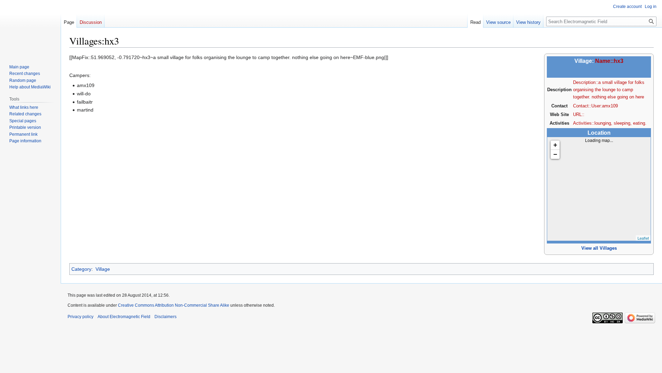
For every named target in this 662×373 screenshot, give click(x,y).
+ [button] (555, 145)
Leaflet (643, 238)
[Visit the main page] (30, 27)
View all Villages (599, 248)
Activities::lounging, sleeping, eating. (609, 123)
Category (81, 269)
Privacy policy (80, 316)
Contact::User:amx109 (595, 105)
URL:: (578, 114)
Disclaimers (165, 316)
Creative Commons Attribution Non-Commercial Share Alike (173, 305)
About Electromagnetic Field (124, 316)
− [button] (555, 154)
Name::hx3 (609, 61)
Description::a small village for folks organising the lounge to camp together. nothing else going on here (608, 90)
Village (103, 269)
